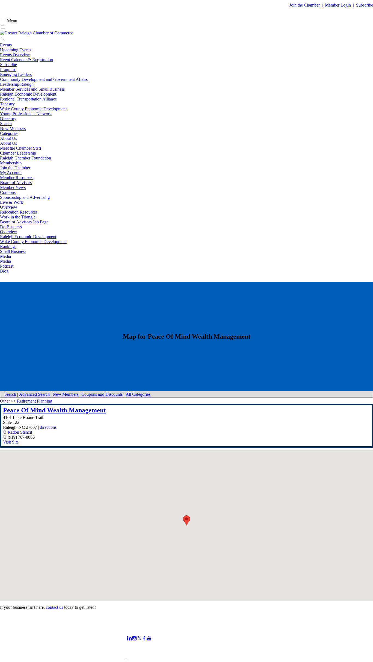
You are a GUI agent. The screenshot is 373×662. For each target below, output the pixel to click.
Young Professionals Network (26, 113)
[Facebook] (144, 638)
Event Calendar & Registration (26, 59)
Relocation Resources (18, 212)
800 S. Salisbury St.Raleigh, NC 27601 (17, 642)
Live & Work (11, 202)
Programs (8, 69)
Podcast (6, 266)
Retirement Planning (34, 401)
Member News (13, 187)
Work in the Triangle (17, 217)
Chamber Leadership (18, 153)
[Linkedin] (129, 638)
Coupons (8, 192)
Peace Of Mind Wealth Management (54, 410)
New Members (13, 128)
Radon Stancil (20, 432)
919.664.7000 (12, 635)
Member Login (338, 5)
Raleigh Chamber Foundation (25, 158)
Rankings (8, 246)
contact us (54, 607)
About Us (8, 138)
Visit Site (11, 442)
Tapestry (7, 104)
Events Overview (15, 54)
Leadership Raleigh (17, 84)
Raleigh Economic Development (28, 94)
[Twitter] (139, 638)
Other (5, 401)
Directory (8, 118)
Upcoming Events (15, 50)
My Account (11, 172)
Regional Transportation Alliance (28, 99)
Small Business (13, 251)
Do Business (11, 226)
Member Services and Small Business (32, 89)
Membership (11, 163)
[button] (186, 520)
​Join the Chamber (304, 5)
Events (6, 45)
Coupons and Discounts (102, 394)
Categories (9, 133)
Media (5, 256)
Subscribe (364, 5)
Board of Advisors (16, 182)
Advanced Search (34, 394)
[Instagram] (134, 638)
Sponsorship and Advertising (25, 197)
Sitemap (261, 648)
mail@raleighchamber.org (22, 649)
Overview (8, 207)
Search (6, 123)
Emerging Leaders (16, 74)
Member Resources (16, 177)
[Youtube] (149, 638)
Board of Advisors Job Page (24, 222)
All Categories (138, 394)
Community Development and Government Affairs (44, 79)
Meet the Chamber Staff (20, 148)
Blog (4, 271)
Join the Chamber (15, 168)
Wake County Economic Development (33, 109)
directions (48, 427)
